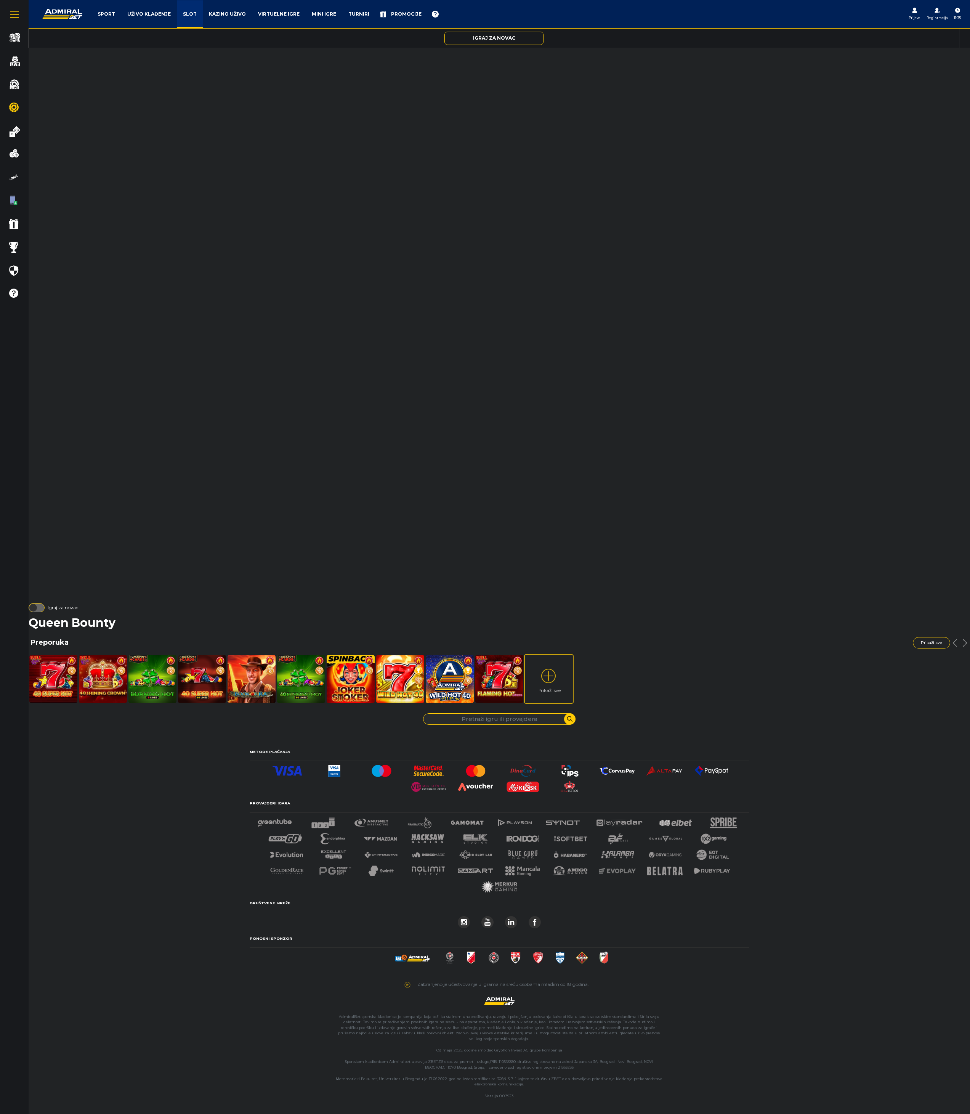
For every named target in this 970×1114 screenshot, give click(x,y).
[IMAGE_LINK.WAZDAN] (380, 836)
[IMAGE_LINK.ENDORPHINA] (332, 836)
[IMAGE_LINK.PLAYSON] (515, 820)
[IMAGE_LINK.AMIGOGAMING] (569, 868)
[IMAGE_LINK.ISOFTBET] (571, 836)
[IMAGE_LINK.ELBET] (675, 820)
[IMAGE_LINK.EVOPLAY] (617, 868)
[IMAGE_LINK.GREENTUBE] (275, 820)
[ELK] (475, 836)
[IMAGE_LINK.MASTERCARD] (475, 768)
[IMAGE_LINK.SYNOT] (563, 820)
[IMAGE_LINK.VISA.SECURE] (334, 768)
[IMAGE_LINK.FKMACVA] (582, 955)
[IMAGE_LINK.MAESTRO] (381, 768)
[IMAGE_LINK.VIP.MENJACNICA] (428, 785)
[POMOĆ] (435, 14)
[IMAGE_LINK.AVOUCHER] (475, 785)
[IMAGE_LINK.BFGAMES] (618, 836)
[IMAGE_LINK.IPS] (570, 768)
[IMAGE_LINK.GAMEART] (475, 868)
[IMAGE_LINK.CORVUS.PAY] (617, 768)
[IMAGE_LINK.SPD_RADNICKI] (515, 955)
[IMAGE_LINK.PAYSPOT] (711, 768)
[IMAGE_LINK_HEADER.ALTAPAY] (664, 768)
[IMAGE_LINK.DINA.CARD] (523, 768)
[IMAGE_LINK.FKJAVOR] (604, 955)
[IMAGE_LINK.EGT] (371, 820)
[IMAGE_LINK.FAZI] (323, 820)
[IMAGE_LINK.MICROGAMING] (665, 836)
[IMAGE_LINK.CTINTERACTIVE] (380, 852)
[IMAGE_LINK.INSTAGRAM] (464, 920)
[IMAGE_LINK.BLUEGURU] (523, 852)
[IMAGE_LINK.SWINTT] (381, 868)
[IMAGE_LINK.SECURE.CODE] (428, 768)
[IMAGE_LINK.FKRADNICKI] (538, 955)
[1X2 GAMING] (713, 836)
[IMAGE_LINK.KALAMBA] (617, 852)
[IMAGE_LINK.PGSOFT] (334, 868)
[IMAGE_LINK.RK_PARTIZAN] (494, 955)
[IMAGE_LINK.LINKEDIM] (511, 920)
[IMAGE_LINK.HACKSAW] (427, 836)
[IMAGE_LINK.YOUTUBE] (487, 920)
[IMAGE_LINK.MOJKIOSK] (523, 785)
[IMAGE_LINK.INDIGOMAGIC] (428, 852)
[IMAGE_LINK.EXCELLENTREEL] (334, 852)
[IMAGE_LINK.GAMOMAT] (467, 820)
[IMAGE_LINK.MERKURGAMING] (499, 884)
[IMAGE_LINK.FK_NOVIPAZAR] (560, 955)
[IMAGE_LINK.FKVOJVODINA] (471, 955)
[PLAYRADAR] (619, 820)
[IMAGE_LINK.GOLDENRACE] (286, 868)
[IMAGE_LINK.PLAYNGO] (285, 836)
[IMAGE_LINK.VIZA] (287, 768)
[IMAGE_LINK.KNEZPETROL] (570, 785)
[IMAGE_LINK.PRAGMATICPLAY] (420, 820)
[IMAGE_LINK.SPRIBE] (723, 820)
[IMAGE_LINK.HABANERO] (570, 852)
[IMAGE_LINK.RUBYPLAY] (712, 868)
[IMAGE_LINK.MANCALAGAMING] (522, 868)
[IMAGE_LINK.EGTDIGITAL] (712, 852)
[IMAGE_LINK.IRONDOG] (523, 836)
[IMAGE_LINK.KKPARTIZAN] (449, 955)
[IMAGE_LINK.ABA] (412, 955)
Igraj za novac (63, 607)
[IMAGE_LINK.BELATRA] (665, 868)
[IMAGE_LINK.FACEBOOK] (535, 920)
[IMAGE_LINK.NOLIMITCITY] (428, 868)
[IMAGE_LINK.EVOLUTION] (286, 852)
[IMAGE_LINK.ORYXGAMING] (665, 852)
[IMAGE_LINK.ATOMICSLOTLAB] (475, 852)
